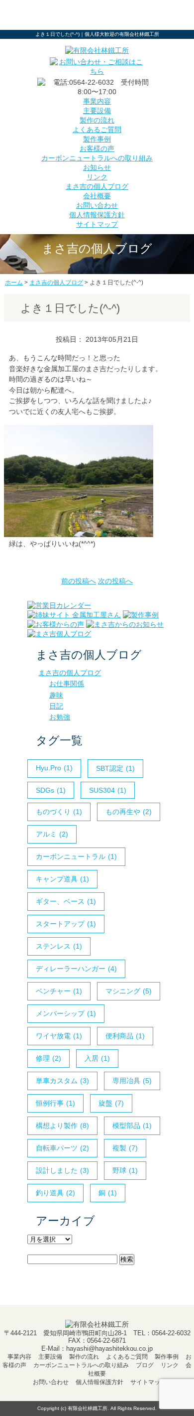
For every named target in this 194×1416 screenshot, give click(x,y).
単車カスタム (62, 1081)
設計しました (62, 1170)
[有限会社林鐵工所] (97, 50)
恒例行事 (55, 1103)
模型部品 (132, 1126)
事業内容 (97, 101)
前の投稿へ (78, 581)
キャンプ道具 (62, 879)
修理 (48, 1058)
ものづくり (59, 812)
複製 (125, 1148)
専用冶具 (132, 1081)
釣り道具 (55, 1193)
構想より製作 (62, 1126)
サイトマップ (97, 224)
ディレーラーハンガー (76, 969)
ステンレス (59, 946)
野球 (125, 1170)
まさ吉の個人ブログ (97, 186)
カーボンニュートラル (76, 856)
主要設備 (97, 111)
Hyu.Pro (54, 768)
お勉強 (59, 717)
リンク (97, 177)
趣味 (56, 695)
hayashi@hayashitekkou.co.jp (109, 1348)
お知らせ (97, 167)
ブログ (145, 1365)
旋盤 (111, 1103)
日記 (56, 706)
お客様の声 (97, 148)
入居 (97, 1058)
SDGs (51, 790)
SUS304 (107, 790)
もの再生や (128, 812)
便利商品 (125, 1036)
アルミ (52, 834)
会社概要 (97, 196)
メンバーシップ (66, 1013)
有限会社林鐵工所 (87, 1408)
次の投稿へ (115, 581)
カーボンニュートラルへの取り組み (97, 158)
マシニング (128, 991)
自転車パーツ (62, 1148)
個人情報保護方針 (97, 215)
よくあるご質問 (97, 130)
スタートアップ (66, 924)
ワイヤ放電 (59, 1036)
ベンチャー (59, 991)
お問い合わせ (97, 205)
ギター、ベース (66, 901)
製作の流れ (97, 120)
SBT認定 (115, 768)
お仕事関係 (66, 684)
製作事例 (97, 139)
